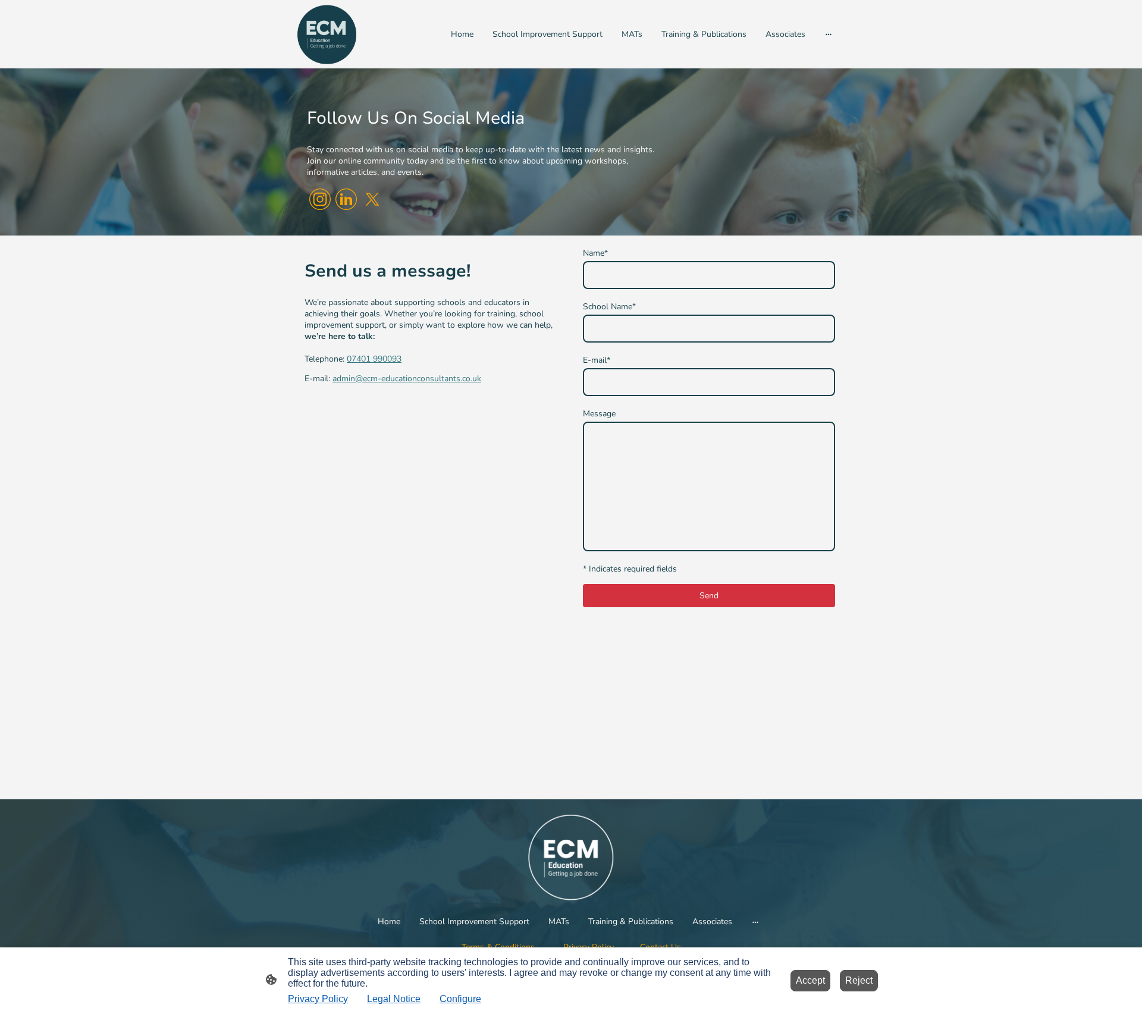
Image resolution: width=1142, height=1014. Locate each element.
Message (599, 413)
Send (709, 595)
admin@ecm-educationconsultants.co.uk (406, 378)
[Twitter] (372, 199)
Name (595, 253)
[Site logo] (326, 34)
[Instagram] (320, 199)
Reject (859, 980)
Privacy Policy (318, 999)
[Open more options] (828, 34)
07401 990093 (374, 359)
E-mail (596, 360)
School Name (609, 306)
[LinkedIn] (346, 199)
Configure (460, 999)
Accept (810, 980)
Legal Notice (394, 999)
